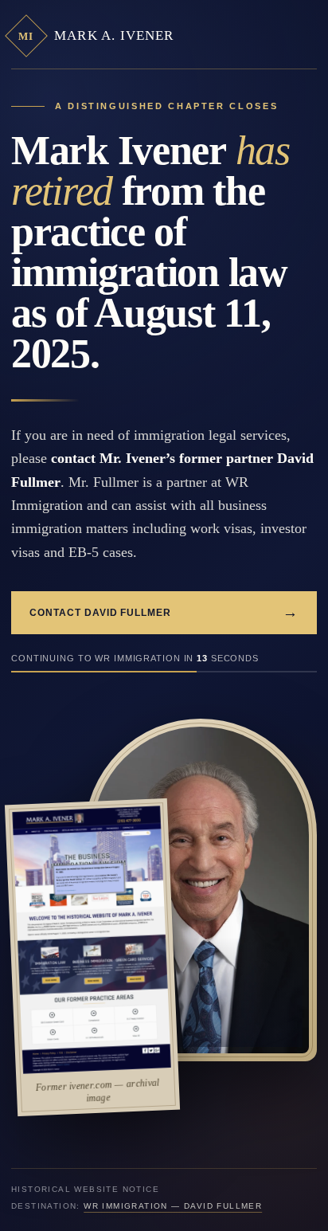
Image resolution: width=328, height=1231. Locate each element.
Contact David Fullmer (164, 612)
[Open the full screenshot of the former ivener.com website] (91, 940)
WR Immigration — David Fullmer (173, 1206)
